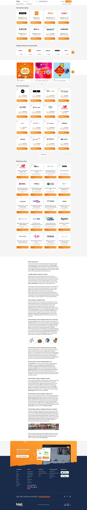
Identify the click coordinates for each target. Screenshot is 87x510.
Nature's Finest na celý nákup (50, 144)
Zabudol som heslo (52, 476)
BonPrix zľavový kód (35, 309)
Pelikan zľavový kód (54, 328)
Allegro (36, 367)
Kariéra (40, 476)
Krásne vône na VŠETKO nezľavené (36, 112)
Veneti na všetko (36, 144)
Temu (17, 473)
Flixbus (52, 325)
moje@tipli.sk (44, 497)
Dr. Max (17, 471)
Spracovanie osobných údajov (43, 473)
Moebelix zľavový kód (33, 418)
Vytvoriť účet (68, 1)
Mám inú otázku (52, 474)
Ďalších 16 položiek (43, 154)
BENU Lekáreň (18, 484)
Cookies (40, 474)
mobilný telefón (41, 365)
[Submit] (37, 1)
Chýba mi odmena (52, 471)
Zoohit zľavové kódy (34, 381)
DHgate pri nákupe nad (50, 96)
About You (46, 307)
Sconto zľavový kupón (44, 415)
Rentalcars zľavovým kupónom (51, 330)
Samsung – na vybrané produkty (64, 34)
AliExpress (17, 474)
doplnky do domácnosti (48, 412)
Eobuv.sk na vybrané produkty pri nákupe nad (36, 34)
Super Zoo (42, 383)
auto (29, 325)
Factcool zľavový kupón (45, 313)
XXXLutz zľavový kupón (41, 418)
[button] (73, 52)
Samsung (17, 485)
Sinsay (53, 307)
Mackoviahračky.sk (35, 398)
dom (36, 411)
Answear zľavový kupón (49, 309)
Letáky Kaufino (29, 482)
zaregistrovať (44, 269)
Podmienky (26, 24)
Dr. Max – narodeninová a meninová (64, 18)
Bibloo (40, 402)
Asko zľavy (53, 415)
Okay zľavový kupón (49, 369)
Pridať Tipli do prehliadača (22, 456)
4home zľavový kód (36, 415)
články (41, 436)
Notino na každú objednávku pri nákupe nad (22, 18)
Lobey (23, 128)
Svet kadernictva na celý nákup (50, 128)
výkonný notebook (48, 365)
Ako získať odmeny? (30, 471)
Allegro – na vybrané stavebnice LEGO (50, 18)
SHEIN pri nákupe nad (22, 34)
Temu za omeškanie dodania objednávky (36, 18)
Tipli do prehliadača (30, 474)
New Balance (64, 112)
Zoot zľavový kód (36, 313)
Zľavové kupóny (29, 479)
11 (70, 154)
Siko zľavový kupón (49, 418)
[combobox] (30, 1)
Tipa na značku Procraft (50, 112)
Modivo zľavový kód (49, 402)
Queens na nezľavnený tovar (22, 144)
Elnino (46, 351)
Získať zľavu (22, 194)
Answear (17, 479)
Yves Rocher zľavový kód (46, 356)
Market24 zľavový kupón (32, 397)
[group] (20, 52)
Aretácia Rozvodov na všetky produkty (64, 144)
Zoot (32, 402)
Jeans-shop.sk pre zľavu (22, 112)
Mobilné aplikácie (29, 476)
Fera (38, 383)
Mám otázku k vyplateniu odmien (54, 473)
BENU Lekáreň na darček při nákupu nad (50, 34)
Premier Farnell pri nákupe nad (64, 96)
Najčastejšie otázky (30, 473)
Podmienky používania (42, 471)
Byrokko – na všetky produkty (37, 96)
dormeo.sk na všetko (36, 128)
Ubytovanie (30, 321)
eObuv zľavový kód (38, 314)
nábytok (36, 412)
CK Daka (45, 331)
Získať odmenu (46, 457)
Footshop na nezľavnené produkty (64, 128)
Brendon (29, 398)
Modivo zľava (30, 313)
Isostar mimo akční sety (22, 96)
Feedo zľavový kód (54, 395)
